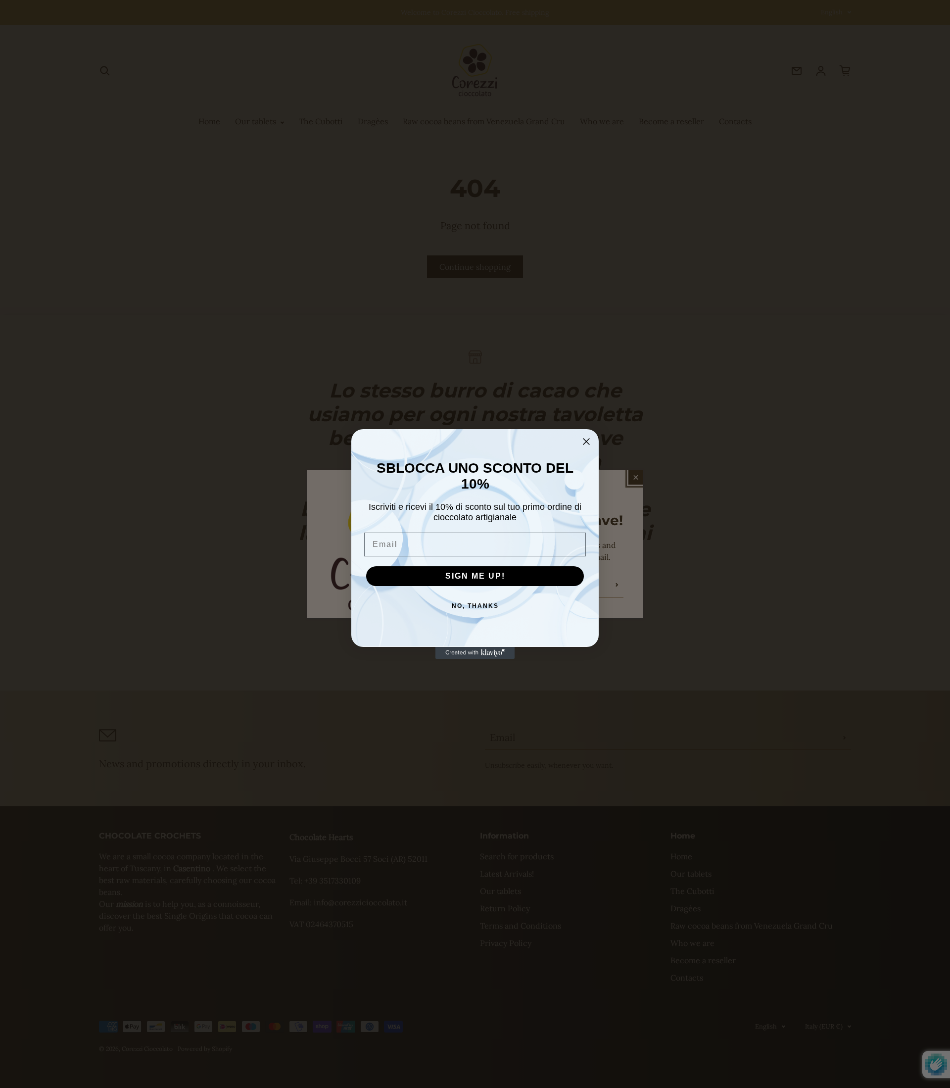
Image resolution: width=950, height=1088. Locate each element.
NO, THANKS (475, 605)
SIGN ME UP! (475, 576)
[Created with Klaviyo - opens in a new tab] (475, 653)
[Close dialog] (586, 441)
